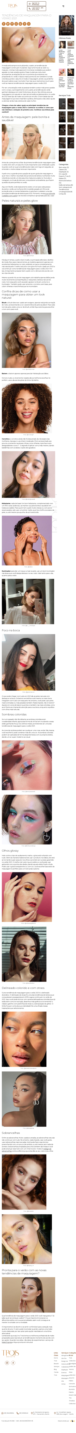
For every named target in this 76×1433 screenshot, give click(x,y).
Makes (61, 178)
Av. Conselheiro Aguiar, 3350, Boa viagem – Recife (64, 1413)
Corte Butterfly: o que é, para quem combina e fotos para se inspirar (62, 56)
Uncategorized (64, 192)
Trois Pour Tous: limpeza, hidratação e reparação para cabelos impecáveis (70, 57)
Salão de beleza (65, 185)
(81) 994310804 (9, 1413)
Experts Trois (63, 176)
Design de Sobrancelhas (63, 155)
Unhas (61, 194)
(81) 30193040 (23, 1413)
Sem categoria (64, 187)
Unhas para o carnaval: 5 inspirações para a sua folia (62, 82)
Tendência (63, 189)
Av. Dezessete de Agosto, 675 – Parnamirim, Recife (41, 1413)
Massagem (63, 143)
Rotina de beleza (65, 181)
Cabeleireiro (63, 117)
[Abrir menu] (63, 6)
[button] (4, 24)
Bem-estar (63, 167)
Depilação (62, 172)
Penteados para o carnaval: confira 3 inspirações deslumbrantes (70, 83)
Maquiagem (63, 130)
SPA (63, 104)
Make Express (7, 1342)
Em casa (62, 174)
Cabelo (61, 169)
